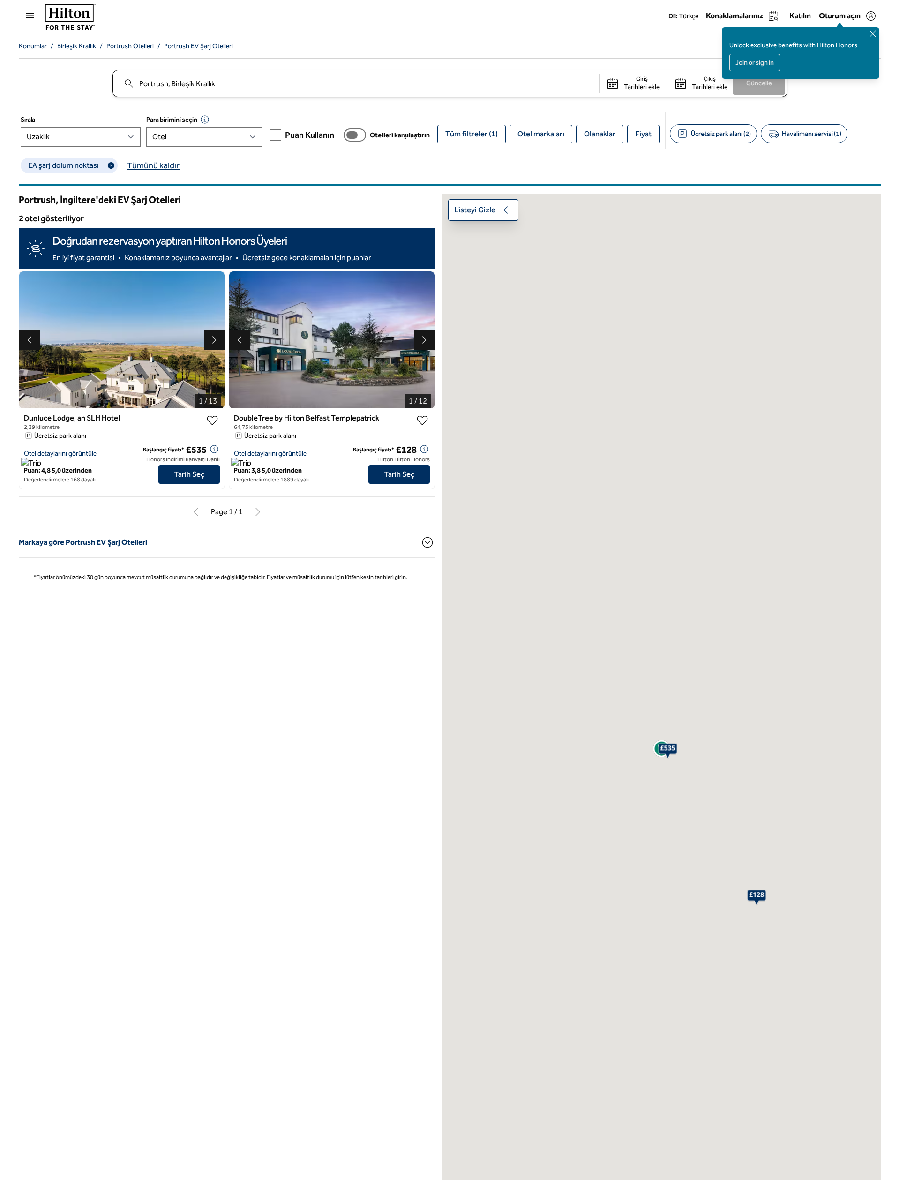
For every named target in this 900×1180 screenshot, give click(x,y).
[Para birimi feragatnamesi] (204, 119)
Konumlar (33, 46)
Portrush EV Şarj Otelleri (198, 46)
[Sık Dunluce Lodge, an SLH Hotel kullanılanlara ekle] (212, 420)
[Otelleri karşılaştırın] (355, 135)
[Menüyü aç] (30, 15)
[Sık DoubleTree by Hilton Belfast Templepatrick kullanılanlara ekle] (422, 420)
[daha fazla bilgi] (214, 449)
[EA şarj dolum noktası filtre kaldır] (111, 165)
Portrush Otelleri (130, 46)
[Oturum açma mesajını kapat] (872, 33)
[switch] (355, 135)
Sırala (28, 120)
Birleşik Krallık (76, 46)
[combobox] (355, 83)
